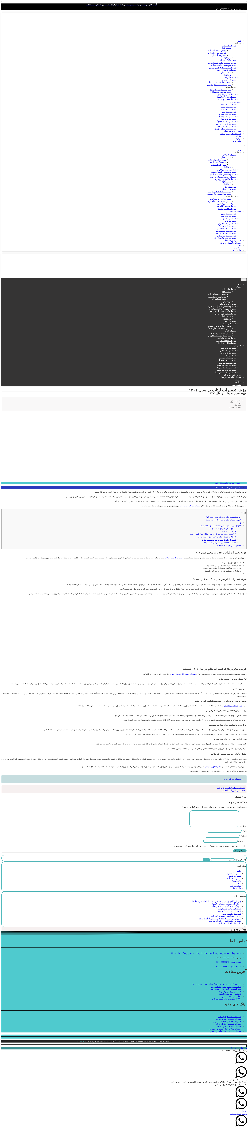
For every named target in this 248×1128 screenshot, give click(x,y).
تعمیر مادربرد (230, 77)
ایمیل (244, 836)
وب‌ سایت (242, 841)
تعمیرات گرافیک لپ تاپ (173, 558)
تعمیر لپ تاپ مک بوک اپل (225, 129)
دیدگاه (243, 826)
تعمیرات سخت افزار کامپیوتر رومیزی (183, 674)
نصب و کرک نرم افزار (227, 60)
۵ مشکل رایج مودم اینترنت (229, 909)
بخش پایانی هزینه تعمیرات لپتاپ (228, 545)
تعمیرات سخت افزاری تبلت (229, 1016)
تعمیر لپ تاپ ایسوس (227, 114)
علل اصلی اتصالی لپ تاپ (230, 923)
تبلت (239, 871)
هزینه (225, 779)
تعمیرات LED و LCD (227, 99)
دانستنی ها (236, 881)
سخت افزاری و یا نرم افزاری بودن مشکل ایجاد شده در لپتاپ (213, 534)
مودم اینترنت (235, 886)
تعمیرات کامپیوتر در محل (230, 133)
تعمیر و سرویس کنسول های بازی (222, 63)
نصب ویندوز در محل (232, 131)
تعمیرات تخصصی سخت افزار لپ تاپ (225, 1031)
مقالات (238, 136)
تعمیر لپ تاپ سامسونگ (226, 121)
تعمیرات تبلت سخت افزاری (219, 92)
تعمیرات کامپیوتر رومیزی (225, 70)
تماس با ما (237, 141)
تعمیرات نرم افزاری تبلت (220, 89)
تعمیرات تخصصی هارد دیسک (219, 85)
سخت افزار (226, 48)
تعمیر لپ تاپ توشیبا (227, 116)
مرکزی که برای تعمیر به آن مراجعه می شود (219, 539)
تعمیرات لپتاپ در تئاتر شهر (232, 705)
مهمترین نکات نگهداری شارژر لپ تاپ (225, 921)
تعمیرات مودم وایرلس (226, 94)
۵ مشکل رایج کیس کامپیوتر (229, 911)
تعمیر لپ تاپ (235, 102)
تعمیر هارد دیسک (229, 80)
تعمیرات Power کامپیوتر (226, 97)
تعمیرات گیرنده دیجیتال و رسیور (222, 67)
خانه (239, 41)
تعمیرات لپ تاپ (229, 45)
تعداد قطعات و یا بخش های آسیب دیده (220, 542)
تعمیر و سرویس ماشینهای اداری (222, 65)
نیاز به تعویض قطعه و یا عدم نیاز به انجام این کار (216, 537)
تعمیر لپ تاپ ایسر (228, 107)
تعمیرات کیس (235, 876)
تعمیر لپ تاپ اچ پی (228, 109)
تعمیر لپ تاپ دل (229, 111)
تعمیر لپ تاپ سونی (227, 119)
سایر (239, 883)
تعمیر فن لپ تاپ (218, 55)
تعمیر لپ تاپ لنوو (228, 104)
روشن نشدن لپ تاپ (217, 50)
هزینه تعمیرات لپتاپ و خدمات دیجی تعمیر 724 (223, 517)
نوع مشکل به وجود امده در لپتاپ (223, 528)
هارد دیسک (236, 888)
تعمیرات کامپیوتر (234, 873)
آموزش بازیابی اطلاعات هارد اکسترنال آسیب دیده (220, 918)
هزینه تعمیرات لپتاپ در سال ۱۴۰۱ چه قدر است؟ (223, 520)
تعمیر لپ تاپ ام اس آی (226, 124)
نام (245, 831)
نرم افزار (227, 58)
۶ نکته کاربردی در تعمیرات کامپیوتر (226, 904)
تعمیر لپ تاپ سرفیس (226, 126)
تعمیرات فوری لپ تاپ (213, 766)
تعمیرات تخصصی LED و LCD (228, 1024)
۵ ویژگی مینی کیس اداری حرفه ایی (226, 906)
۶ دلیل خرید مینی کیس (231, 913)
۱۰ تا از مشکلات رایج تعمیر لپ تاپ (226, 916)
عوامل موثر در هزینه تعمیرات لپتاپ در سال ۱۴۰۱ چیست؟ (220, 525)
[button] (124, 145)
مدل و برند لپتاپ (228, 531)
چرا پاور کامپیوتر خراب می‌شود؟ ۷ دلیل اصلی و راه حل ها (216, 901)
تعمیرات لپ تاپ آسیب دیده (190, 506)
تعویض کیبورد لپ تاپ (217, 53)
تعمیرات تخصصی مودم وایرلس (228, 1019)
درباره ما (237, 138)
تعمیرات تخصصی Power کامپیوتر (227, 1021)
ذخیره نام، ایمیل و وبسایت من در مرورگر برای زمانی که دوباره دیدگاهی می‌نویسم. (208, 846)
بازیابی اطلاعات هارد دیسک (219, 82)
